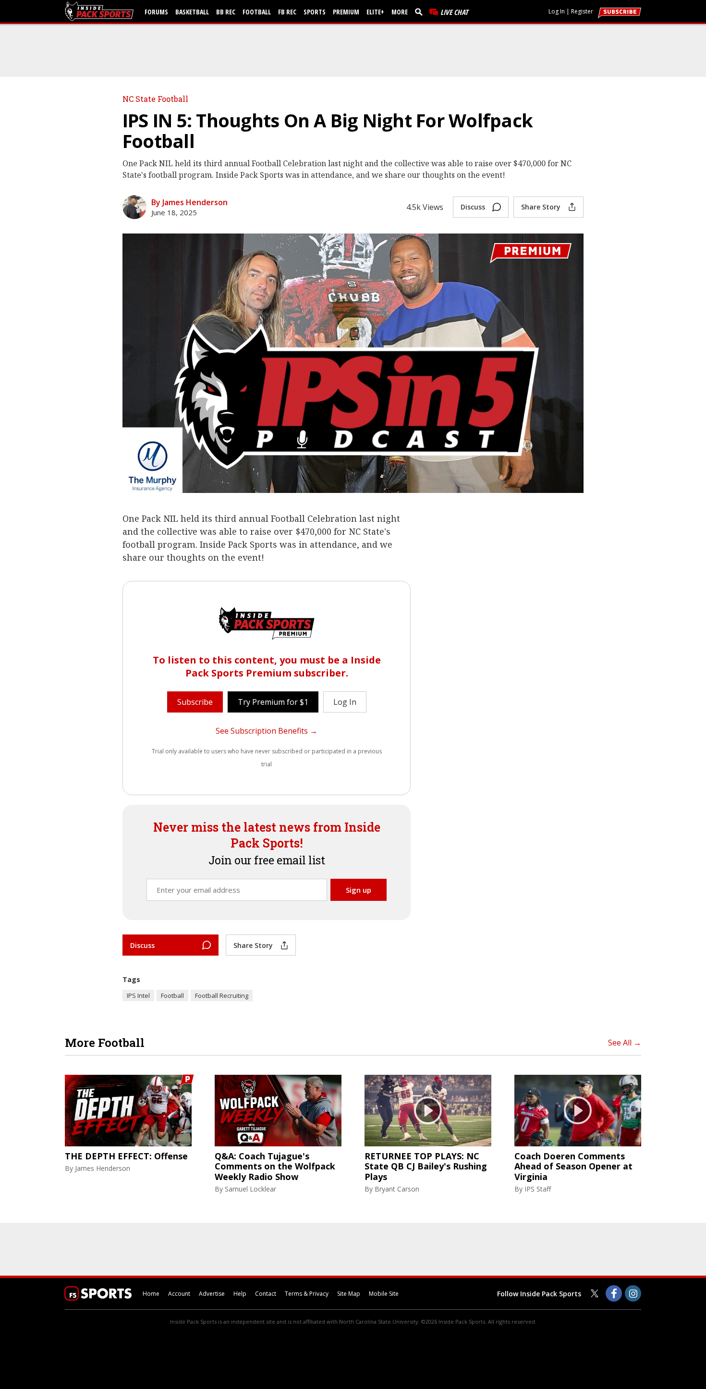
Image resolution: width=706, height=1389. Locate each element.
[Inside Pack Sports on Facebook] (614, 1293)
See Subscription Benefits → (266, 730)
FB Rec (287, 11)
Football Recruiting (221, 995)
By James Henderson (189, 202)
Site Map (348, 1294)
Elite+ (375, 11)
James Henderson (102, 1168)
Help (239, 1294)
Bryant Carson (397, 1188)
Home (151, 1294)
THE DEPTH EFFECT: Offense (126, 1156)
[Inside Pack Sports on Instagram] (633, 1293)
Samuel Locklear (250, 1188)
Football (257, 11)
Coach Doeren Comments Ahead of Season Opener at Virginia (573, 1166)
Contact (265, 1294)
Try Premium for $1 (273, 702)
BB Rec (225, 11)
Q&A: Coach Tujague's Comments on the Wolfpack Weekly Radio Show (275, 1166)
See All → (624, 1042)
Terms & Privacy (307, 1294)
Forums (156, 11)
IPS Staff (537, 1188)
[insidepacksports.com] (101, 11)
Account (179, 1294)
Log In (556, 11)
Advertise (212, 1294)
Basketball (192, 11)
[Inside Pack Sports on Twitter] (594, 1293)
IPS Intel (138, 995)
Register (582, 11)
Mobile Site (384, 1294)
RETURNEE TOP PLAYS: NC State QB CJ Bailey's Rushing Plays (426, 1166)
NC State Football (155, 99)
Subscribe (195, 702)
